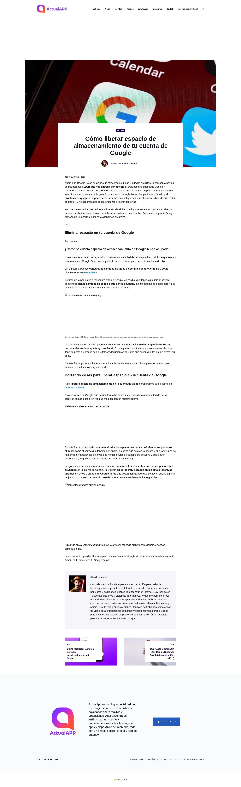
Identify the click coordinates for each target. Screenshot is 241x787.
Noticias (96, 9)
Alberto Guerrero (129, 163)
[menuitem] (120, 779)
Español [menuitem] (122, 779)
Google (120, 130)
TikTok (170, 9)
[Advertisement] (120, 39)
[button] (202, 9)
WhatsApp (143, 9)
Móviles (118, 9)
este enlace (90, 272)
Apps (107, 9)
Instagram (157, 9)
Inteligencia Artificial (188, 9)
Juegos (130, 9)
